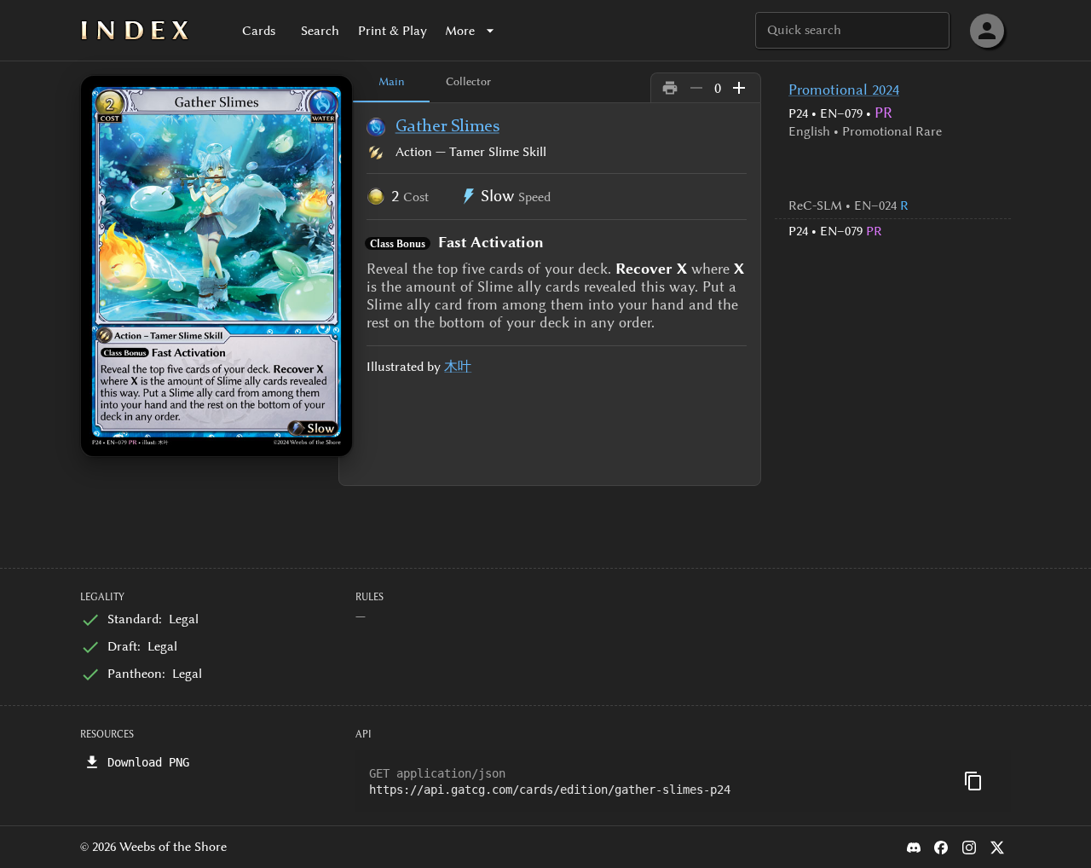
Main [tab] (391, 81)
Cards (258, 30)
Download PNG (148, 762)
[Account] (987, 31)
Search (320, 30)
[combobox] (851, 30)
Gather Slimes (447, 127)
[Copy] (973, 781)
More (460, 30)
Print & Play (392, 30)
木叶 (457, 366)
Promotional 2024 (843, 89)
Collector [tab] (468, 81)
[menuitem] (893, 206)
